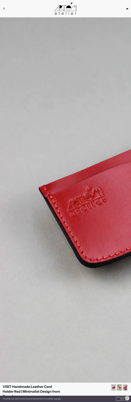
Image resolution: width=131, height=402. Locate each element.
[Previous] (111, 388)
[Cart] (127, 9)
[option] (113, 387)
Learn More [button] (57, 399)
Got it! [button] (122, 399)
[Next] (128, 388)
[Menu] (4, 9)
